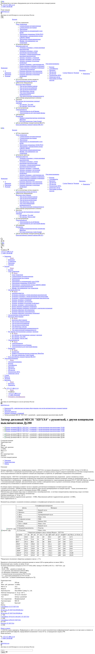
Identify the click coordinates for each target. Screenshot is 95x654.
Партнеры (8, 74)
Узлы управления (21, 24)
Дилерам (7, 76)
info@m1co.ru (5, 11)
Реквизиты (86, 73)
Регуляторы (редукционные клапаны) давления (27, 335)
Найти (3, 652)
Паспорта (52, 70)
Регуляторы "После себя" (28, 106)
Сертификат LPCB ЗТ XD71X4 (11, 620)
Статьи (65, 73)
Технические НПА (55, 75)
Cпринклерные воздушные (28, 27)
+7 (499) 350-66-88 (6, 6)
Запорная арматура (22, 46)
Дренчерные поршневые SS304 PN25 (31, 34)
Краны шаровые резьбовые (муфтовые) (32, 66)
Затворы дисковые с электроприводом (32, 64)
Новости (70, 73)
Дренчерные (23, 29)
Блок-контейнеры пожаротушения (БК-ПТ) (29, 124)
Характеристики (9, 462)
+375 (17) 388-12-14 (8, 5)
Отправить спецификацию (16, 397)
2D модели (52, 73)
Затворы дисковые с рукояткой (29, 57)
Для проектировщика (52, 64)
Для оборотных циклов (27, 91)
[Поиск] (2, 17)
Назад (12, 258)
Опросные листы (54, 77)
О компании (8, 72)
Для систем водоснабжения (28, 88)
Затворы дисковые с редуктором (30, 59)
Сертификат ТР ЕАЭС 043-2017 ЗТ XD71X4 (15, 616)
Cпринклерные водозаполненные (30, 26)
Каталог (14, 19)
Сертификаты (53, 68)
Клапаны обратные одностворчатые (31, 73)
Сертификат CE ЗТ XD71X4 (10, 606)
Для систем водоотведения (28, 89)
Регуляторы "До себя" (26, 104)
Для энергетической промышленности (32, 96)
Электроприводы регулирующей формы (32, 113)
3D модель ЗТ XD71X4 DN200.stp (11, 613)
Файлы (6, 464)
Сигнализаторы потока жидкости (26, 81)
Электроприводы (21, 109)
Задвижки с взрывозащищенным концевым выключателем (30, 55)
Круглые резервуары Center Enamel (31, 121)
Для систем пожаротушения (28, 86)
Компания (4, 68)
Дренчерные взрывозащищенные (30, 39)
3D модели (52, 72)
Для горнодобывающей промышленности (27, 93)
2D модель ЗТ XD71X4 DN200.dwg (12, 610)
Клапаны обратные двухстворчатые (31, 71)
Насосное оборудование (23, 84)
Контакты (82, 70)
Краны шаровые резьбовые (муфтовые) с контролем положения (32, 68)
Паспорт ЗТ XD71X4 (7, 623)
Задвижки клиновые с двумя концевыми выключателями (29, 51)
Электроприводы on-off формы (29, 111)
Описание (7, 460)
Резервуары (19, 116)
